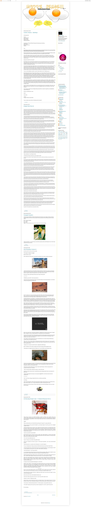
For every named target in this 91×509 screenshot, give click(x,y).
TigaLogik (60, 108)
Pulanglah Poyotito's (28, 215)
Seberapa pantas (61, 99)
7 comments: (26, 244)
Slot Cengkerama (61, 138)
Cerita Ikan (63, 132)
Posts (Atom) (28, 496)
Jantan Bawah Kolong (62, 125)
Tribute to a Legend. (61, 93)
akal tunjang (61, 101)
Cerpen (27, 211)
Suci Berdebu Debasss (62, 90)
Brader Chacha (61, 35)
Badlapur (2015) (61, 109)
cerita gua (27, 245)
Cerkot (64, 133)
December (61, 67)
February (61, 70)
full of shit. (60, 115)
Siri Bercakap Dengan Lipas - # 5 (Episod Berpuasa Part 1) (37, 398)
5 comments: (26, 210)
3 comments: (26, 102)
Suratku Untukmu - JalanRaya (30, 32)
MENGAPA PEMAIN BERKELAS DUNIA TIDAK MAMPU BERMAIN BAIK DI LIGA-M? (63, 88)
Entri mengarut (63, 134)
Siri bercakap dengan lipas (29, 492)
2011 (60, 71)
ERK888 (60, 121)
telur (60, 139)
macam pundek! (61, 117)
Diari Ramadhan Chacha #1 (30, 249)
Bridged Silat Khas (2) (29, 106)
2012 (60, 66)
